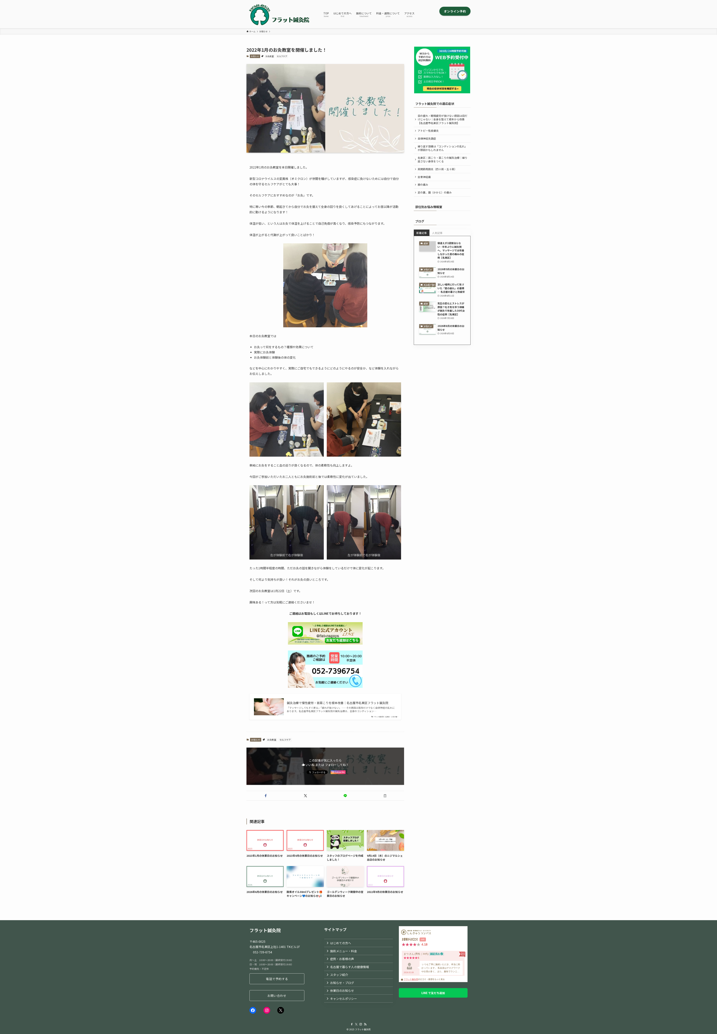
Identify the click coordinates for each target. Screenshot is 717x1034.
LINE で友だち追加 (433, 993)
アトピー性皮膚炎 (428, 130)
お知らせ (255, 56)
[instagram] (360, 1024)
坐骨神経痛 (424, 177)
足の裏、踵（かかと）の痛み (435, 192)
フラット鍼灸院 (411, 979)
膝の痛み (423, 184)
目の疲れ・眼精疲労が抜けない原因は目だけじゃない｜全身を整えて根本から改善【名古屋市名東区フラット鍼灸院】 (442, 119)
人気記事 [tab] (437, 233)
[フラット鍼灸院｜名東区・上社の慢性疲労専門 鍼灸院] (280, 14)
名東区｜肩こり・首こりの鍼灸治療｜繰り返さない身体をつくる (442, 159)
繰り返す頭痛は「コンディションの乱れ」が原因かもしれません (442, 148)
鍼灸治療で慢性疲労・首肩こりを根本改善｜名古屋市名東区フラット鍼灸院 (337, 703)
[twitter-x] (356, 1024)
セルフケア (282, 56)
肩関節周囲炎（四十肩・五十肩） (437, 169)
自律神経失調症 (427, 138)
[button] (265, 796)
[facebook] (351, 1024)
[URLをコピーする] (385, 796)
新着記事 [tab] (421, 233)
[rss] (365, 1024)
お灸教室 (270, 56)
